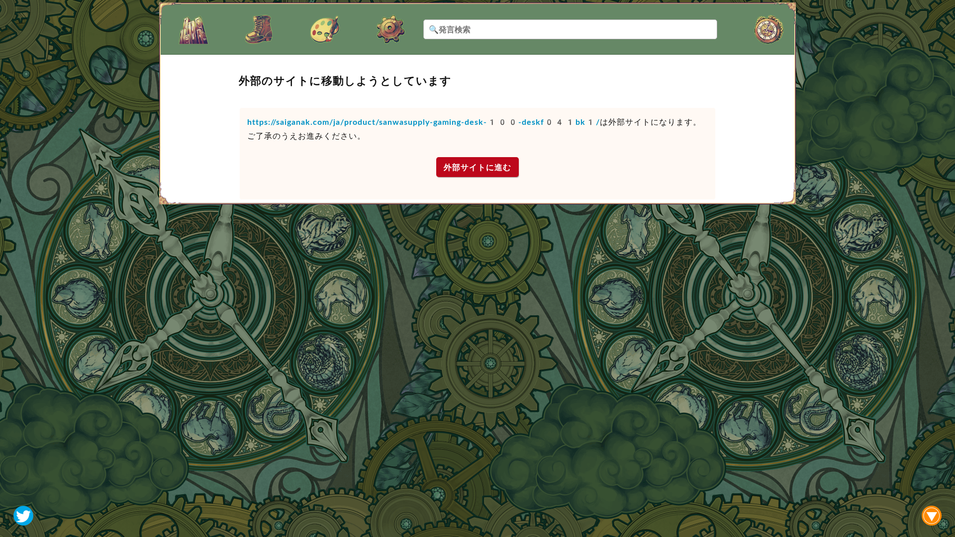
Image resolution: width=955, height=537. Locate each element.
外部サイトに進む (477, 167)
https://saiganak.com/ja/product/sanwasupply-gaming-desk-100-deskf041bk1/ (423, 122)
